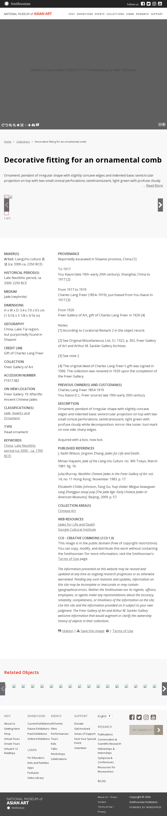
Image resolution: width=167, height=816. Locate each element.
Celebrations (59, 759)
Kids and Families (38, 763)
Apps (30, 767)
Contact (102, 801)
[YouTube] (160, 3)
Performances (60, 734)
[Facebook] (143, 3)
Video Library (35, 778)
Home (7, 141)
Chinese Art (67, 511)
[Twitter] (149, 3)
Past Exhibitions (37, 734)
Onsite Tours (12, 743)
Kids (53, 743)
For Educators (35, 758)
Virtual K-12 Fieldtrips (11, 751)
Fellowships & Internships (106, 751)
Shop (7, 734)
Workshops (58, 754)
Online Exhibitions (38, 739)
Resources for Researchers (106, 769)
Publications (105, 734)
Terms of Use (68, 559)
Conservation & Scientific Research (109, 741)
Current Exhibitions (39, 723)
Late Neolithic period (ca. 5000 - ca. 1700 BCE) (23, 450)
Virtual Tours (12, 739)
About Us (9, 723)
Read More (154, 185)
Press (113, 797)
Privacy (102, 811)
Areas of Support (85, 734)
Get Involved (82, 728)
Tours (54, 739)
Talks (54, 749)
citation (67, 631)
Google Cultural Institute (77, 529)
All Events (57, 723)
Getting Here (12, 728)
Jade (7, 413)
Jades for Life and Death (76, 524)
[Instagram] (154, 3)
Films (54, 728)
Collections (23, 141)
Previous (6, 205)
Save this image (92, 631)
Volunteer (80, 748)
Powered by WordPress (145, 807)
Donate (79, 723)
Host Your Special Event (85, 741)
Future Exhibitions (38, 728)
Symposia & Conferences (106, 760)
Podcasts (33, 773)
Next (160, 205)
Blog (102, 781)
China (8, 445)
